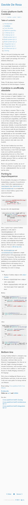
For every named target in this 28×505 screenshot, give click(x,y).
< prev (14, 17)
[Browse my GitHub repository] (16, 499)
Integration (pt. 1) (9, 44)
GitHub (16, 393)
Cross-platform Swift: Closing (13, 400)
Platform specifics (10, 30)
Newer (19, 494)
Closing (6, 50)
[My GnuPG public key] (21, 499)
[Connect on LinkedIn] (17, 499)
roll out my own (16, 247)
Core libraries (8, 28)
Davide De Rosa (11, 4)
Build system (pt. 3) (10, 41)
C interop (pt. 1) (9, 33)
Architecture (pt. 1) (10, 48)
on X (9, 393)
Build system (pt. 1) (10, 37)
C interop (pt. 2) (9, 35)
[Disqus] (14, 430)
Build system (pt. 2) (10, 39)
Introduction (8, 24)
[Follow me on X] (19, 499)
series (9, 17)
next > (19, 17)
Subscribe (6, 391)
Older (9, 494)
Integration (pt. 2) (9, 46)
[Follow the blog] (23, 500)
